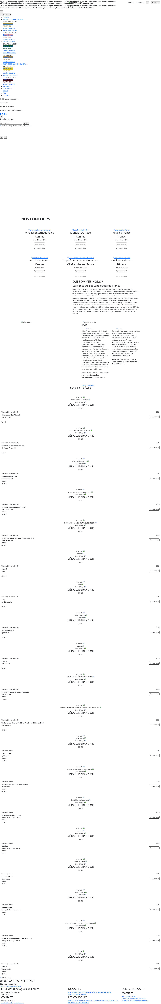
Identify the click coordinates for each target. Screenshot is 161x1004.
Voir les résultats (9, 28)
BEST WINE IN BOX (9, 53)
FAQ (4, 93)
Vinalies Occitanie (82, 1003)
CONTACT (6, 95)
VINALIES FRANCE (9, 42)
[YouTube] (3, 114)
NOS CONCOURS (7, 3)
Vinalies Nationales (96, 1001)
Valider (25, 123)
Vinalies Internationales (78, 1001)
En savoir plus (8, 24)
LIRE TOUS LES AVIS (88, 385)
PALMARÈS (19, 3)
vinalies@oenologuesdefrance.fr (12, 1003)
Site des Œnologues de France (10, 986)
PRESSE (131, 3)
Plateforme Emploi (75, 992)
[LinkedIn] (5, 114)
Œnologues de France (77, 995)
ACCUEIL (6, 17)
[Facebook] (1, 114)
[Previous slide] (1, 137)
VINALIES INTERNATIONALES (13, 19)
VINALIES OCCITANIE (10, 75)
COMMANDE (140, 3)
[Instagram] (6, 114)
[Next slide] (5, 137)
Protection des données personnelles (135, 1001)
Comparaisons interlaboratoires (97, 992)
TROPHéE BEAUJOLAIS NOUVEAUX (15, 64)
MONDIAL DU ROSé (10, 31)
